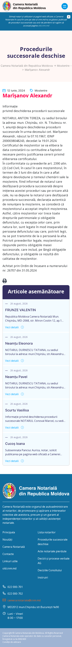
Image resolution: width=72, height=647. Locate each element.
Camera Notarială (14, 547)
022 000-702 (15, 593)
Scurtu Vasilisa (17, 410)
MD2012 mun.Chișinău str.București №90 (33, 607)
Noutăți (7, 539)
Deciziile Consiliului (50, 570)
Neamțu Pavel (16, 377)
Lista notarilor (47, 532)
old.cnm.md (43, 25)
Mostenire (63, 65)
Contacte (8, 554)
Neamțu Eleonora (19, 343)
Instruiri (43, 577)
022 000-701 (15, 587)
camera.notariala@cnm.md (24, 600)
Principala (9, 532)
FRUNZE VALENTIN (20, 310)
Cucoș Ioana (15, 444)
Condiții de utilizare (12, 642)
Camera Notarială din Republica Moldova (27, 65)
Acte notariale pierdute (52, 551)
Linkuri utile (10, 561)
